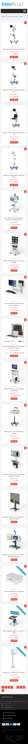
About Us (14, 741)
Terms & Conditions (19, 738)
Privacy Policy (9, 739)
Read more (14, 521)
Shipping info (7, 738)
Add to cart (14, 227)
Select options (14, 57)
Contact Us (19, 739)
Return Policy (19, 736)
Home (3, 16)
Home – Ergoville (9, 736)
